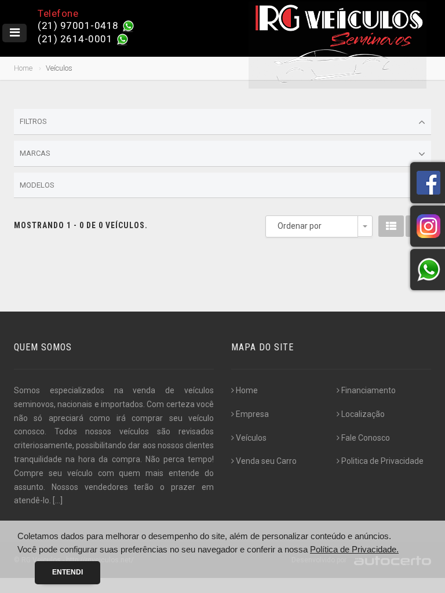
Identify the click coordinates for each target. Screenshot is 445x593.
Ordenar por (300, 225)
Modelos (37, 185)
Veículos (251, 437)
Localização (363, 414)
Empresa (252, 414)
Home (23, 68)
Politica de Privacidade (382, 461)
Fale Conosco (365, 437)
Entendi (67, 572)
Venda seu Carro (266, 461)
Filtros (33, 121)
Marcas (35, 153)
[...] (58, 500)
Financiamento (368, 390)
